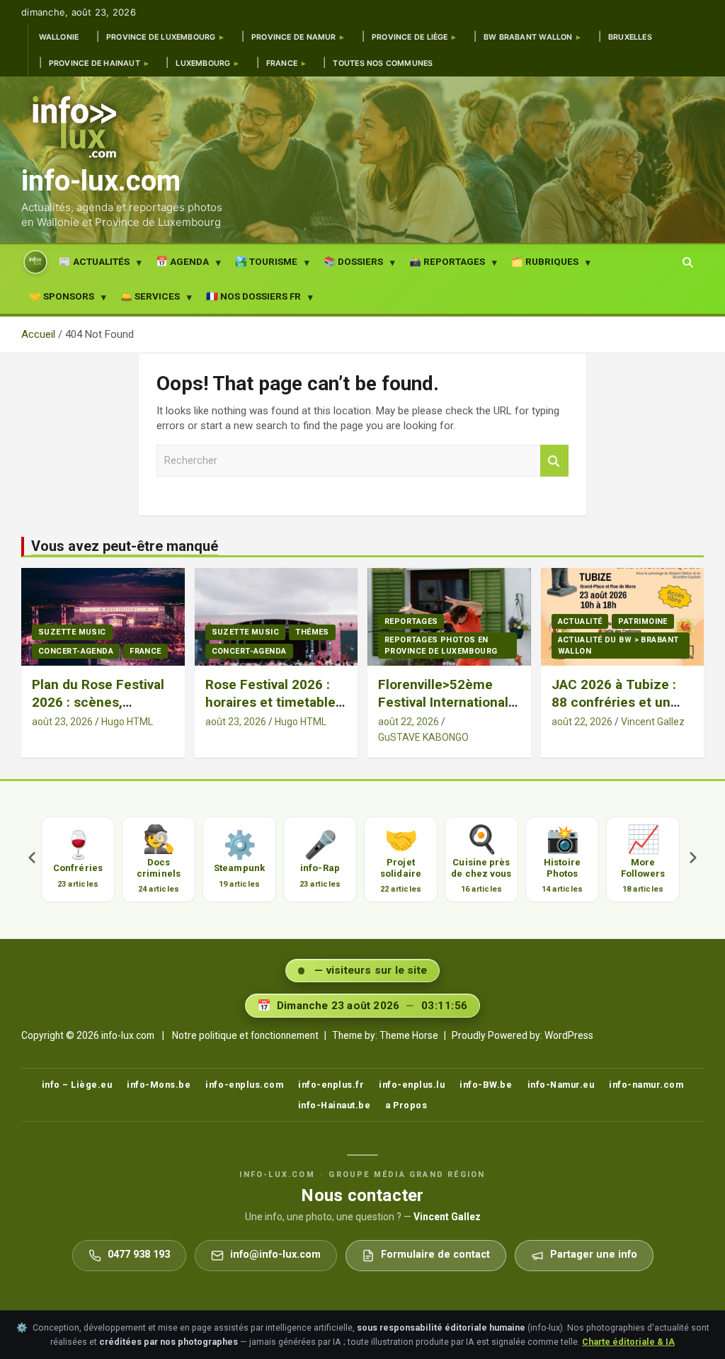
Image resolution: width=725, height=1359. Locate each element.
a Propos (406, 1105)
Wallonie (59, 37)
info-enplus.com (244, 1084)
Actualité (580, 621)
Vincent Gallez (653, 721)
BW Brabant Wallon (528, 37)
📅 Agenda (182, 261)
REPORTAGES (411, 621)
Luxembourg (203, 63)
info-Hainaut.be (334, 1105)
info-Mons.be (158, 1084)
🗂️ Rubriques (544, 261)
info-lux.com (101, 181)
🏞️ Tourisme (266, 261)
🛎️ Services (150, 296)
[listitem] (76, 859)
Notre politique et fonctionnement (245, 1035)
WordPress (568, 1035)
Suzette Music (72, 632)
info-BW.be (485, 1084)
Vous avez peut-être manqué (124, 546)
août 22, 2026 (408, 721)
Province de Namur (293, 37)
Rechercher (554, 461)
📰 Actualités (94, 261)
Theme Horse (408, 1035)
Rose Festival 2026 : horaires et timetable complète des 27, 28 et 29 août (270, 710)
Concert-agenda (75, 651)
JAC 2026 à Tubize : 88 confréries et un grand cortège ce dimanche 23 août (614, 710)
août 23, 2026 (62, 721)
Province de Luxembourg (161, 37)
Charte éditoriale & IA (628, 1341)
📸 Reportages (447, 261)
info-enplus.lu (412, 1084)
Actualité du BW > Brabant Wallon (618, 645)
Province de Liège (410, 37)
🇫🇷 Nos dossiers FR (253, 296)
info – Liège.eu (77, 1084)
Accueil (35, 261)
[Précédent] (32, 860)
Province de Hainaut (94, 63)
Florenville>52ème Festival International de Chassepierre (443, 701)
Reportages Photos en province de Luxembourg (441, 645)
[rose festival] (103, 617)
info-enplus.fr (331, 1084)
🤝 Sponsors (61, 296)
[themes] (276, 617)
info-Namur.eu (561, 1084)
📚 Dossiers (353, 261)
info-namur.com (646, 1084)
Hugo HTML (127, 721)
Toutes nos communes (383, 63)
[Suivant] (693, 860)
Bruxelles (630, 37)
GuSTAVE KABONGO (423, 737)
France (281, 63)
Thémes (312, 632)
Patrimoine (642, 621)
